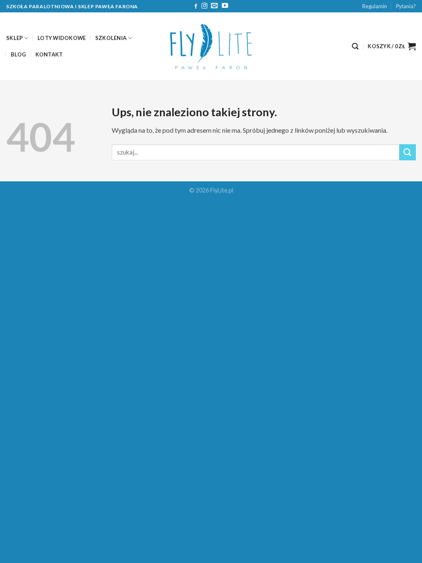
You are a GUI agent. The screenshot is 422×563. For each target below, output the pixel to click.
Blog (18, 54)
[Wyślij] (407, 152)
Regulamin (374, 6)
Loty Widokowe (62, 38)
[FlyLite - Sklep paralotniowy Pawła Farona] (211, 46)
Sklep (14, 38)
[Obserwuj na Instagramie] (204, 6)
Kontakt (49, 54)
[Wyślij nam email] (214, 5)
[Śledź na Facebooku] (195, 6)
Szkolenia (111, 38)
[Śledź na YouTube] (225, 5)
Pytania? (406, 6)
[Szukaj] (355, 46)
